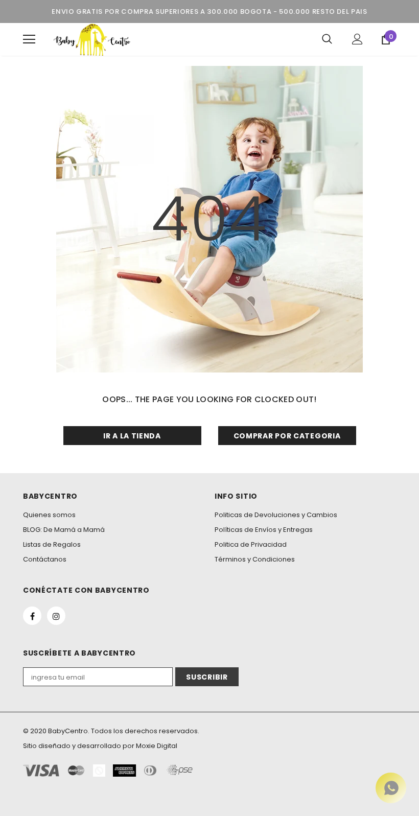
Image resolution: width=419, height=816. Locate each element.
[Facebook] (32, 616)
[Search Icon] (327, 39)
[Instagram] (56, 616)
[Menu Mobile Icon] (29, 39)
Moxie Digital (156, 746)
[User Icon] (357, 39)
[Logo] (92, 39)
